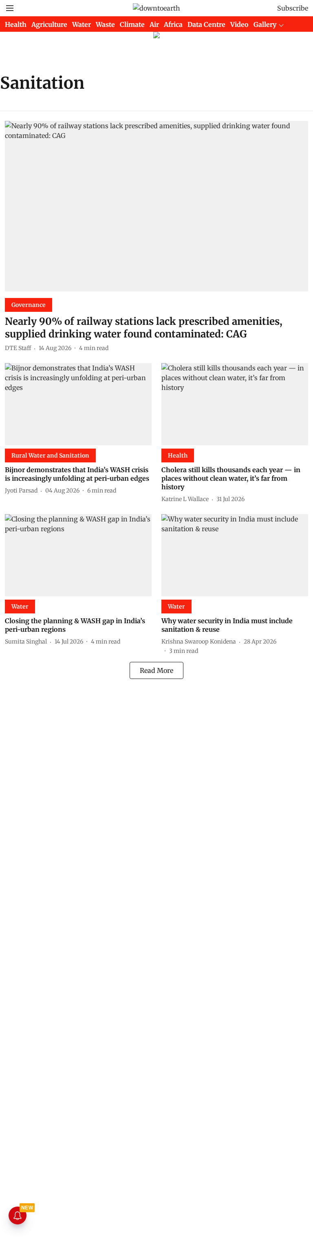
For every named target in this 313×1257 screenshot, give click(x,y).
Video (239, 24)
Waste (105, 24)
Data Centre (206, 24)
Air (154, 24)
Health (15, 24)
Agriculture (49, 24)
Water (81, 24)
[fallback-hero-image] (156, 206)
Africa (173, 24)
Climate (132, 24)
